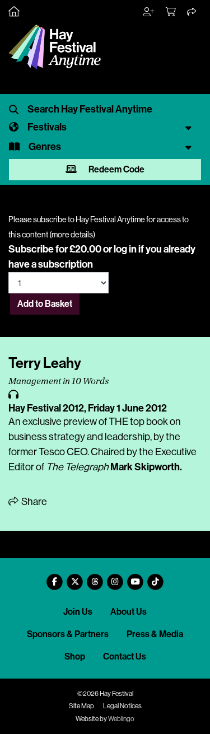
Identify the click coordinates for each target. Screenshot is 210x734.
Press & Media (155, 634)
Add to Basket (44, 303)
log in (125, 249)
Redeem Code (115, 169)
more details (72, 234)
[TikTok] (156, 577)
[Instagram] (115, 577)
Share (33, 501)
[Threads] (95, 577)
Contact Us (124, 656)
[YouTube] (135, 577)
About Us (128, 611)
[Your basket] (171, 12)
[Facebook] (55, 577)
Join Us (77, 611)
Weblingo (121, 719)
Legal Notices (122, 706)
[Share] (192, 12)
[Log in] (149, 12)
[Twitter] (75, 577)
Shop (74, 656)
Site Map (81, 706)
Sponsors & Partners (68, 634)
